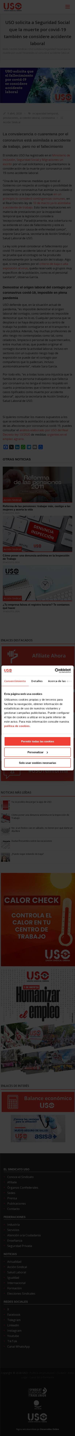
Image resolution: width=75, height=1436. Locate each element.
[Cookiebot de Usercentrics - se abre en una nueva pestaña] (55, 670)
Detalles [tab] (37, 681)
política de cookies (17, 726)
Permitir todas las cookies (37, 741)
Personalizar (35, 752)
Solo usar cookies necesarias (37, 762)
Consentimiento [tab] (15, 681)
